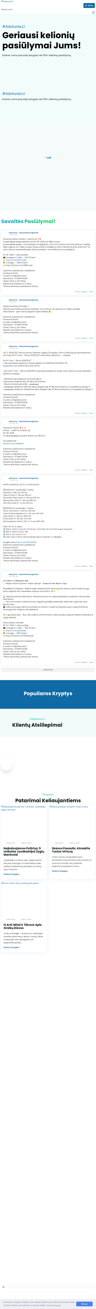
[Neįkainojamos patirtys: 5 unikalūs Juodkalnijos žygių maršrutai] (24, 821)
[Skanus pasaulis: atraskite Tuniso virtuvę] (72, 821)
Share (91, 292)
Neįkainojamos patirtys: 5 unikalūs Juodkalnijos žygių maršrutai (24, 851)
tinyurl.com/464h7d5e (16, 260)
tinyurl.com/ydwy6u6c (16, 630)
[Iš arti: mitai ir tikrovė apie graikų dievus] (24, 898)
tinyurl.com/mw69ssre (13, 443)
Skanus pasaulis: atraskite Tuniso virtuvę (71, 849)
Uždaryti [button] (84, 1304)
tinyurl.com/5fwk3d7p (26, 542)
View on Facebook (81, 292)
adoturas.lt (10, 843)
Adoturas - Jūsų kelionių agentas (23, 233)
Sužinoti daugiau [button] (54, 1305)
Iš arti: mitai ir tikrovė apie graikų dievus (23, 926)
